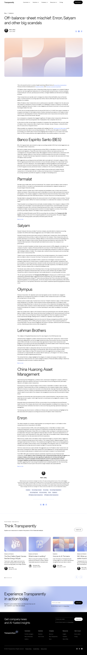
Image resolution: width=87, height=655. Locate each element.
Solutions (40, 634)
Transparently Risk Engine (59, 128)
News (50, 639)
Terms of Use (44, 648)
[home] (9, 2)
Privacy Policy (28, 648)
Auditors (26, 639)
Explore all (78, 529)
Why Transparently (53, 636)
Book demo (78, 2)
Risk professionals (29, 636)
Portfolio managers (29, 634)
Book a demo (77, 634)
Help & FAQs (65, 639)
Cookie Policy (36, 648)
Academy (65, 636)
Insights (64, 634)
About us (51, 634)
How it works (41, 636)
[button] (26, 2)
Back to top (20, 219)
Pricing (61, 2)
